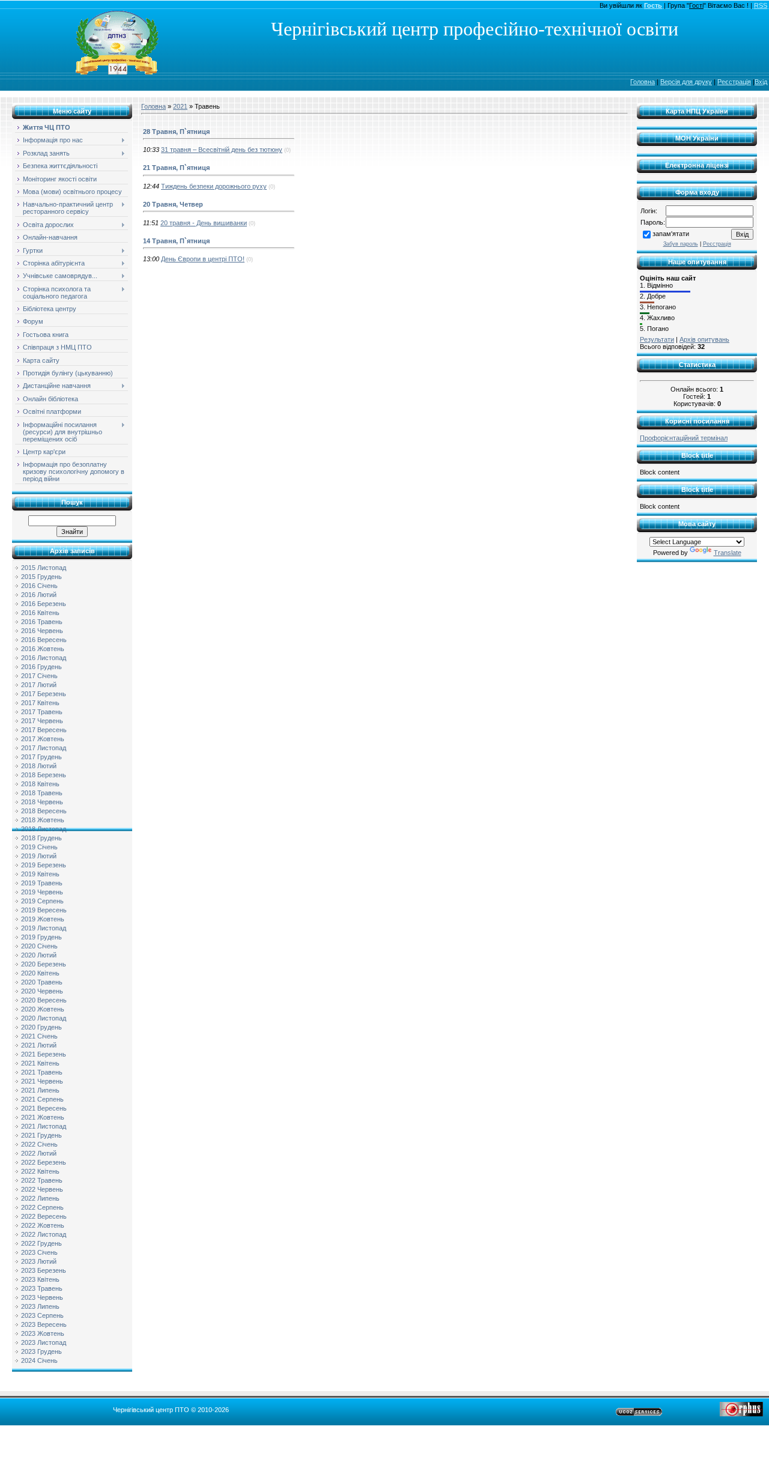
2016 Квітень (40, 612)
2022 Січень (39, 1144)
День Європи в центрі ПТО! (203, 258)
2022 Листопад (43, 1234)
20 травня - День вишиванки (203, 222)
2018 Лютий (38, 765)
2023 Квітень (40, 1279)
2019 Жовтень (42, 919)
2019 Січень (39, 847)
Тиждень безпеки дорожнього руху (214, 186)
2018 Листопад (43, 828)
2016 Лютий (38, 594)
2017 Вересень (44, 729)
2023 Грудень (41, 1351)
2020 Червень (42, 991)
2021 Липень (40, 1090)
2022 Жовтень (42, 1225)
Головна (642, 81)
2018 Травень (41, 792)
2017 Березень (43, 693)
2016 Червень (42, 630)
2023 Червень (42, 1297)
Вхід (761, 81)
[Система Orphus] (741, 1414)
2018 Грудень (41, 838)
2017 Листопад (43, 747)
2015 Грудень (41, 576)
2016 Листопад (43, 657)
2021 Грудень (41, 1135)
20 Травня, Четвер (173, 204)
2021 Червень (42, 1081)
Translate (727, 552)
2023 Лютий (38, 1261)
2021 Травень (41, 1072)
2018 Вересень (44, 810)
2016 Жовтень (42, 648)
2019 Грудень (41, 937)
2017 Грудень (41, 756)
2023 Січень (39, 1252)
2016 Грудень (41, 666)
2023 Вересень (44, 1324)
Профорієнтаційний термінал (684, 437)
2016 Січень (39, 585)
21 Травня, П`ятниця (176, 167)
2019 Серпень (42, 901)
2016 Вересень (44, 639)
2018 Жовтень (42, 819)
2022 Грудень (41, 1243)
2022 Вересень (44, 1216)
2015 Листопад (43, 567)
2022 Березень (43, 1162)
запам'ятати (670, 233)
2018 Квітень (40, 783)
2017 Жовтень (42, 738)
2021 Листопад (43, 1126)
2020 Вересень (44, 1000)
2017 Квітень (40, 702)
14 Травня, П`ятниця (176, 240)
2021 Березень (43, 1054)
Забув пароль (680, 244)
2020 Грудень (41, 1027)
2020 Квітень (40, 973)
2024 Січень (39, 1360)
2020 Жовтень (42, 1009)
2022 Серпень (42, 1207)
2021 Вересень (44, 1108)
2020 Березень (43, 964)
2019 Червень (42, 892)
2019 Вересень (44, 910)
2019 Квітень (40, 874)
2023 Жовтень (42, 1333)
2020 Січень (39, 946)
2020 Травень (41, 982)
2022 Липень (40, 1198)
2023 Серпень (42, 1315)
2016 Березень (43, 603)
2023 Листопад (43, 1342)
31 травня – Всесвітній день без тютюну (221, 149)
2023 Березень (43, 1270)
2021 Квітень (40, 1063)
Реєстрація (734, 81)
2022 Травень (41, 1180)
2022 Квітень (40, 1171)
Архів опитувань (704, 339)
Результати (657, 339)
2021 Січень (39, 1036)
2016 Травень (41, 621)
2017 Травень (41, 711)
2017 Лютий (38, 684)
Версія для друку (686, 81)
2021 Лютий (38, 1045)
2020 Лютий (38, 955)
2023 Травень (41, 1288)
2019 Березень (43, 865)
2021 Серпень (42, 1099)
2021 (180, 106)
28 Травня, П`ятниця (176, 131)
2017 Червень (42, 720)
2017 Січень (39, 675)
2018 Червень (42, 801)
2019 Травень (41, 883)
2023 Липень (40, 1306)
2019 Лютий (38, 856)
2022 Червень (42, 1189)
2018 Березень (43, 774)
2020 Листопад (43, 1018)
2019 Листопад (43, 928)
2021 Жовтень (42, 1117)
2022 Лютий (38, 1153)
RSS (760, 5)
